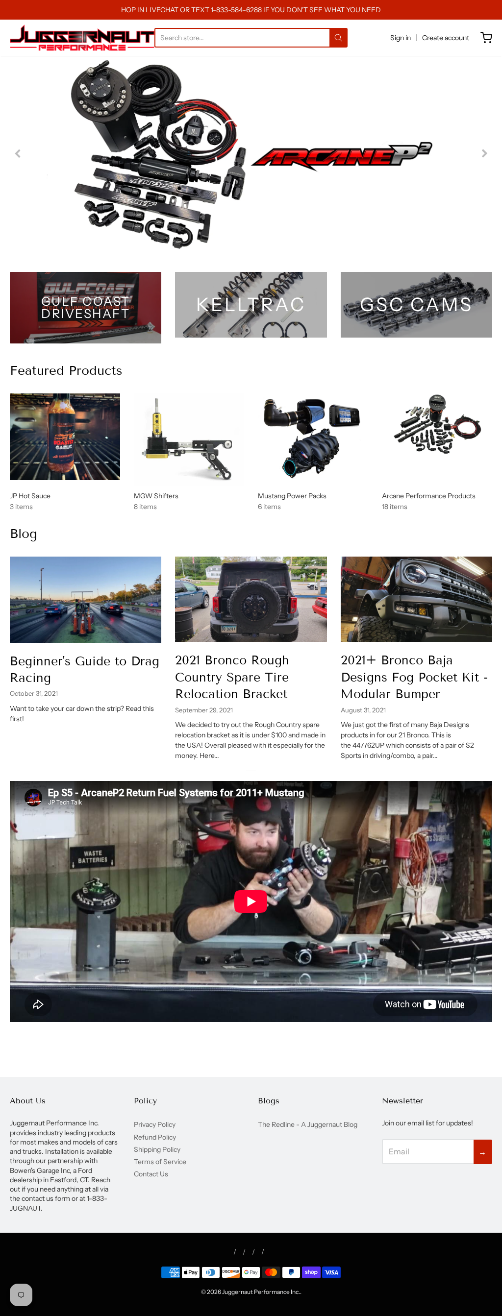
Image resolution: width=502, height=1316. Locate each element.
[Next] (484, 154)
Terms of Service (160, 1161)
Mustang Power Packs (292, 495)
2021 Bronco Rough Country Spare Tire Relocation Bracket (232, 677)
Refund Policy (155, 1137)
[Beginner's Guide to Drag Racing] (85, 599)
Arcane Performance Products (429, 495)
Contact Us (151, 1174)
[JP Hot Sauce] (65, 436)
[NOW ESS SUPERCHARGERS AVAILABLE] (251, 154)
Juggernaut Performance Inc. (261, 1291)
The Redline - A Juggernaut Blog (307, 1124)
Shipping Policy (157, 1149)
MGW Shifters (156, 495)
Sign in (400, 37)
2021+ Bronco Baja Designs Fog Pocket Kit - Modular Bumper (414, 677)
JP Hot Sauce (30, 495)
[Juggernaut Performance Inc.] (82, 37)
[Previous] (18, 154)
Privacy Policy (155, 1124)
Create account (445, 37)
